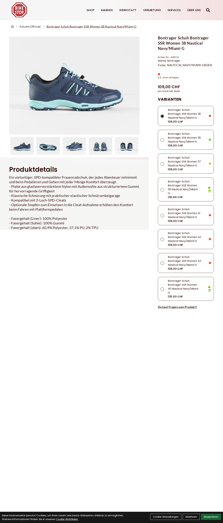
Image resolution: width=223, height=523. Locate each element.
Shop (91, 10)
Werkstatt (127, 10)
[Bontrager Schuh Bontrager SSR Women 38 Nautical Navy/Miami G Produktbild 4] (100, 146)
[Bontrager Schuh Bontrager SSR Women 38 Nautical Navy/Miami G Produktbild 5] (126, 146)
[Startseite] (12, 26)
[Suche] (208, 10)
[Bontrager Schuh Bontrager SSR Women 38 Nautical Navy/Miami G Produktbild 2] (48, 146)
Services (174, 10)
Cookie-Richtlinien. (67, 519)
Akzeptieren (211, 516)
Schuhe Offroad (30, 26)
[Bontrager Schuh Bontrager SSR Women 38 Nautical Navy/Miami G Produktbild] (74, 86)
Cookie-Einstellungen (166, 516)
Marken (107, 10)
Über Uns (194, 10)
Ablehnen (191, 516)
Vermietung (152, 10)
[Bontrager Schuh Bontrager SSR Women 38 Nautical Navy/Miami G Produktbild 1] (22, 146)
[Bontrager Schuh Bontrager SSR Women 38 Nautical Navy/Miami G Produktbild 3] (74, 146)
